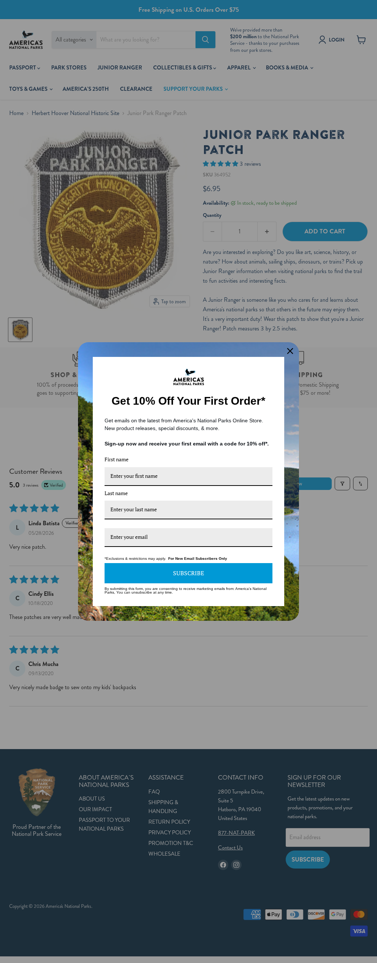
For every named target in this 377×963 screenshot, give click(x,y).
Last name (116, 493)
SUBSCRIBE (188, 573)
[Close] (290, 351)
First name (116, 459)
